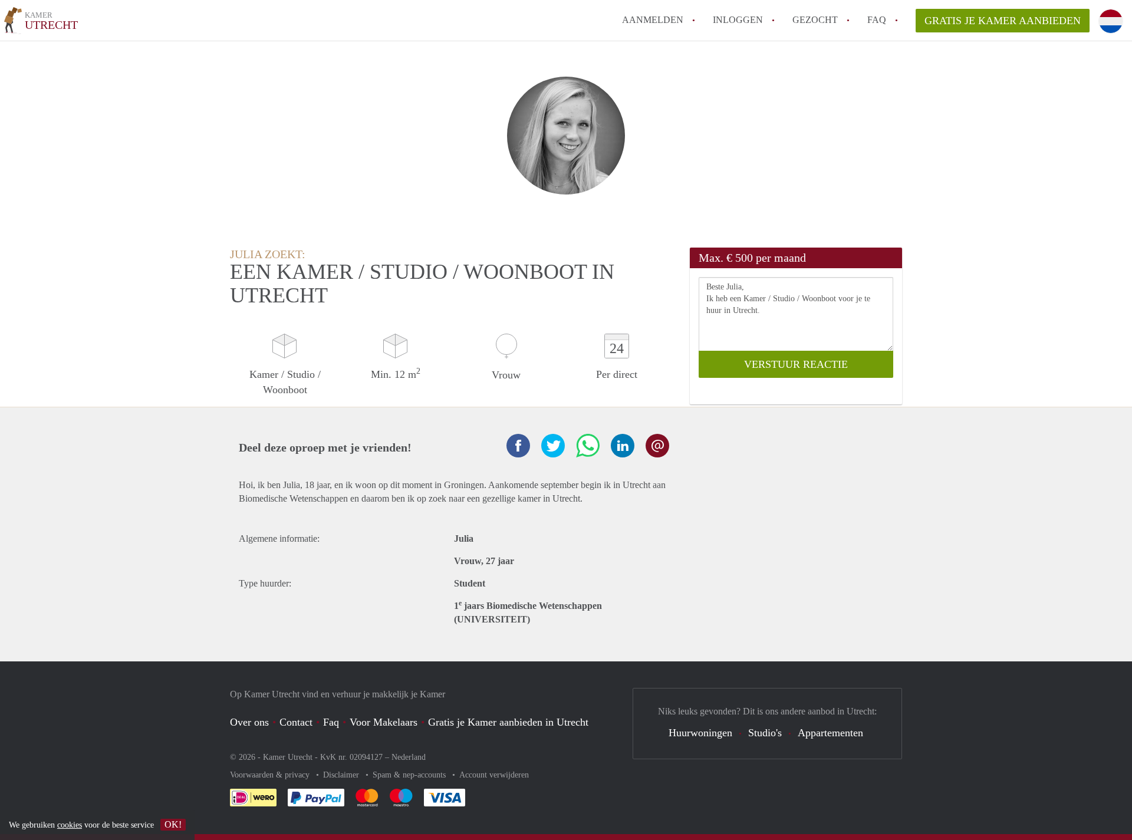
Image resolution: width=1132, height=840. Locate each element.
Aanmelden (652, 20)
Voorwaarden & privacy (271, 774)
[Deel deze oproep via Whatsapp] (588, 445)
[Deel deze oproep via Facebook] (518, 445)
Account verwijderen (494, 774)
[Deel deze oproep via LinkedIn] (622, 445)
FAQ (876, 20)
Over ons (249, 722)
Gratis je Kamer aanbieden (1002, 21)
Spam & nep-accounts (410, 774)
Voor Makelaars (383, 722)
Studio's (765, 733)
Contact (295, 722)
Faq (331, 722)
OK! (173, 824)
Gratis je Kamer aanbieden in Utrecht (508, 722)
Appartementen (830, 733)
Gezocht (815, 20)
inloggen (738, 20)
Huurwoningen (700, 733)
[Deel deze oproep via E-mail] (657, 445)
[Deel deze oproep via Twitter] (553, 445)
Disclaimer (342, 774)
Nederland (408, 757)
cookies (69, 825)
